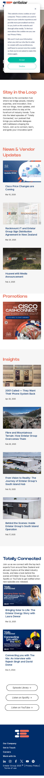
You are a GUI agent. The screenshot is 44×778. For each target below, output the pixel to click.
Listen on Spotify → (22, 697)
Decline (22, 66)
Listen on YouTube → (22, 707)
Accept (22, 60)
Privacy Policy (32, 765)
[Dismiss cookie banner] (35, 9)
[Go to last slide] (6, 322)
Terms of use (10, 768)
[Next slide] (37, 322)
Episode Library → (22, 687)
